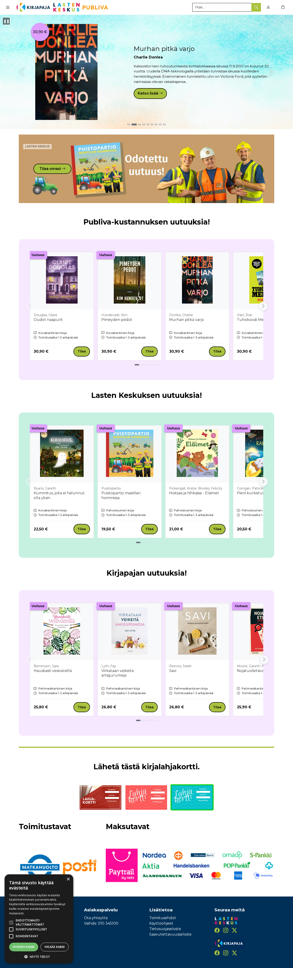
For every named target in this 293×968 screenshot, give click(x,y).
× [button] (68, 879)
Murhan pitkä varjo (164, 49)
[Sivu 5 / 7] (151, 542)
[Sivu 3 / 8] (144, 364)
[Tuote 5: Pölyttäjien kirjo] (148, 124)
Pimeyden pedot (116, 319)
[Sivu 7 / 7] (156, 542)
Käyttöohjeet (161, 923)
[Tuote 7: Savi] (156, 124)
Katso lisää (148, 93)
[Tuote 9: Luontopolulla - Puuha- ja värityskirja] (164, 124)
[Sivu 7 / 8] (155, 364)
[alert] (39, 918)
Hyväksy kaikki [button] (24, 947)
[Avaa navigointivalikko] (8, 7)
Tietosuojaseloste (165, 929)
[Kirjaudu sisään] (268, 7)
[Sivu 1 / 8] (137, 364)
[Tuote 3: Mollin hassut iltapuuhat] (139, 124)
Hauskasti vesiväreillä (53, 671)
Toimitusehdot (162, 918)
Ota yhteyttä (96, 918)
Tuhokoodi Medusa (255, 319)
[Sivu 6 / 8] (152, 364)
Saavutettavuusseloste (170, 934)
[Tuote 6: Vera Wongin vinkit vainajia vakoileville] (152, 124)
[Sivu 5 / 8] (149, 364)
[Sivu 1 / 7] (138, 542)
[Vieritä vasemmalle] (29, 306)
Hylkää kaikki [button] (55, 947)
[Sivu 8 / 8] (157, 364)
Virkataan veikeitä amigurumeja (117, 673)
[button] (39, 956)
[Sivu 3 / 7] (145, 542)
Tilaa (82, 351)
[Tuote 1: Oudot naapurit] (129, 124)
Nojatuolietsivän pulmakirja (262, 671)
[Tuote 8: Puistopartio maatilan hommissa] (160, 124)
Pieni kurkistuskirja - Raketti (262, 493)
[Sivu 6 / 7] (153, 542)
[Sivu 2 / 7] (142, 542)
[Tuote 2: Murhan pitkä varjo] (134, 124)
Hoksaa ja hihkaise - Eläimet (194, 493)
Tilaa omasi (50, 169)
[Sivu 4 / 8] (146, 364)
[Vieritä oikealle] (263, 306)
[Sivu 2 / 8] (141, 364)
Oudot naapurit (48, 319)
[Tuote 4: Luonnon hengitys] (144, 124)
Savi (172, 671)
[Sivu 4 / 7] (148, 542)
